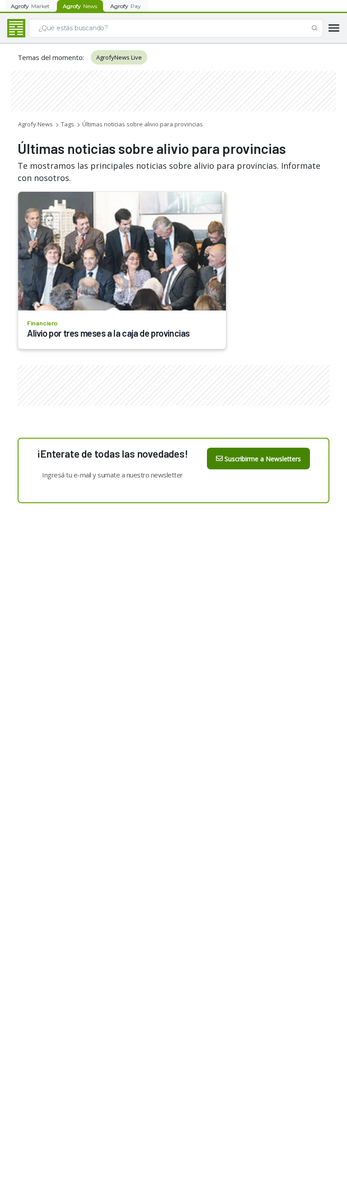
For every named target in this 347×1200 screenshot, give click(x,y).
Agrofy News (35, 124)
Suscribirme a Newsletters (263, 458)
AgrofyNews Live (119, 57)
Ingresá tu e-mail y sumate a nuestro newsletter (112, 474)
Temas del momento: (51, 57)
